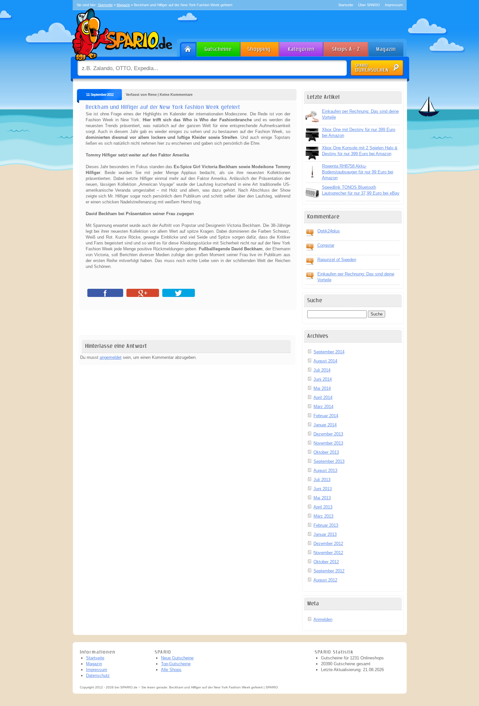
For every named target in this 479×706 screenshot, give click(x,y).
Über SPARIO (369, 5)
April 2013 (322, 507)
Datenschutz (98, 675)
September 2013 (328, 461)
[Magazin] (389, 48)
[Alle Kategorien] (301, 48)
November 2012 (328, 552)
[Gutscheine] (219, 48)
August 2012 (325, 580)
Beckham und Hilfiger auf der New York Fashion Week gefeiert (163, 107)
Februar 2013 (325, 525)
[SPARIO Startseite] (187, 48)
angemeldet (111, 357)
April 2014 (322, 397)
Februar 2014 (325, 415)
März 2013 (323, 516)
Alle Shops (171, 669)
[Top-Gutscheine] (260, 48)
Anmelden (322, 619)
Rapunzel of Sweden (336, 259)
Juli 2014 (321, 370)
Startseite (345, 5)
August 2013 (325, 470)
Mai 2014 (322, 388)
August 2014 (325, 361)
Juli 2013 (321, 479)
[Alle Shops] (346, 48)
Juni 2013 (322, 488)
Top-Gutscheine (176, 663)
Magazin (94, 663)
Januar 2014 (325, 424)
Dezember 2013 (328, 434)
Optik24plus (328, 230)
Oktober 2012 (326, 561)
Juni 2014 (322, 379)
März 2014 (323, 406)
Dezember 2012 (328, 543)
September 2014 (328, 351)
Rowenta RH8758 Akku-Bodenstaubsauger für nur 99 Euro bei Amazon (357, 172)
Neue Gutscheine (177, 657)
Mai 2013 (322, 497)
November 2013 (328, 443)
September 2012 (328, 570)
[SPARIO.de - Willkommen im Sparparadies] (121, 62)
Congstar (325, 245)
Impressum (394, 5)
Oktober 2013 (326, 452)
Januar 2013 (325, 534)
